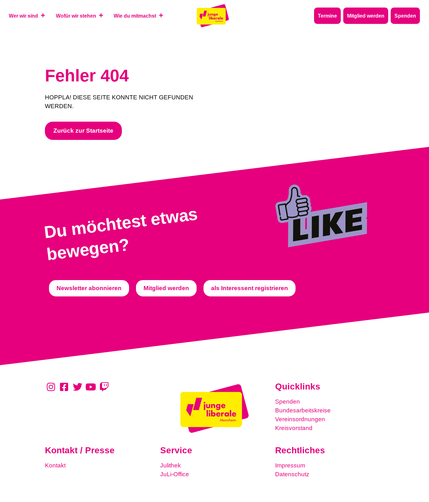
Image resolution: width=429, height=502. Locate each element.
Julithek (170, 465)
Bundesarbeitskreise (303, 410)
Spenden (287, 401)
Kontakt (55, 465)
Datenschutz (292, 474)
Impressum (290, 465)
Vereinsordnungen (300, 419)
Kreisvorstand (293, 428)
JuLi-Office (174, 474)
